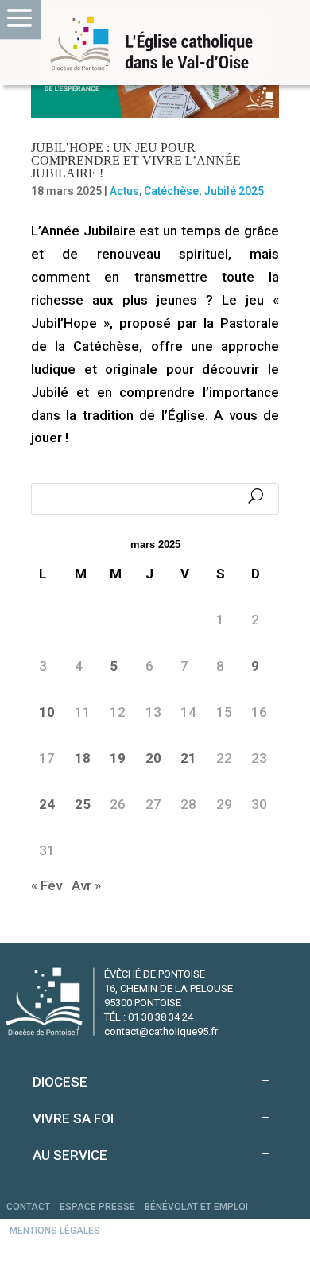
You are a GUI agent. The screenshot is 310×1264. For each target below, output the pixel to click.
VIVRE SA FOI (73, 1118)
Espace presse (97, 1206)
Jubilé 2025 (233, 191)
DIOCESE (60, 1082)
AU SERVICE (70, 1155)
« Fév (46, 885)
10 (47, 712)
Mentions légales (55, 1230)
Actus (124, 191)
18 (83, 758)
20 (153, 758)
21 (188, 758)
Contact (28, 1206)
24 (47, 804)
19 (118, 758)
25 (83, 804)
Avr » (86, 885)
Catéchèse (171, 191)
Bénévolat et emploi (196, 1206)
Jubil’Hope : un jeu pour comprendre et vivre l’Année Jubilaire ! (136, 160)
